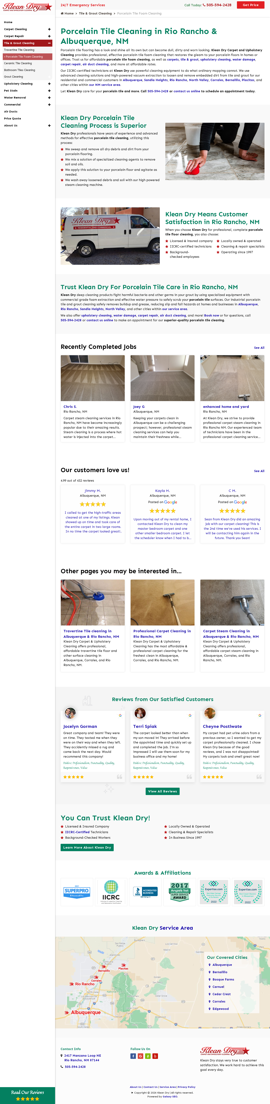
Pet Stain (10, 90)
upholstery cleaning (96, 315)
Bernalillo (232, 80)
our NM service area (104, 85)
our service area (174, 309)
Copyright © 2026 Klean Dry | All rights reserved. (163, 1092)
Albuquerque (132, 80)
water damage (244, 59)
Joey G (139, 406)
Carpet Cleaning (15, 29)
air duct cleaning (96, 64)
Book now (211, 315)
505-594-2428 (218, 4)
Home (69, 13)
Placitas (248, 80)
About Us (135, 1087)
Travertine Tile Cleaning (19, 50)
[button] (49, 29)
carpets (173, 59)
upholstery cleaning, (216, 59)
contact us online (187, 91)
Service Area (176, 928)
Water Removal (15, 97)
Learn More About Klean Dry (87, 847)
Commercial (12, 104)
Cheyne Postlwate (222, 726)
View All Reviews (162, 791)
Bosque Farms (223, 979)
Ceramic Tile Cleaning (18, 63)
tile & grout (190, 59)
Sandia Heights (156, 80)
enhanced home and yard (226, 406)
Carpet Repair (14, 36)
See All (259, 348)
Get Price (251, 5)
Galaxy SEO (170, 1096)
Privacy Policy (186, 1087)
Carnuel (218, 987)
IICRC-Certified (77, 832)
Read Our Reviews (27, 1092)
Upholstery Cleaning (18, 83)
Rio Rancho (178, 80)
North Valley (199, 80)
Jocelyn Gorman (80, 726)
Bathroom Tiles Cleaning (19, 70)
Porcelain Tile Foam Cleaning (24, 56)
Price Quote (12, 118)
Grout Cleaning (13, 76)
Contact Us (150, 1087)
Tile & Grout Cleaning (95, 13)
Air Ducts (10, 111)
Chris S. (70, 406)
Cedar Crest (222, 994)
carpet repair (71, 64)
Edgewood (221, 1009)
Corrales (217, 80)
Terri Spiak (145, 726)
